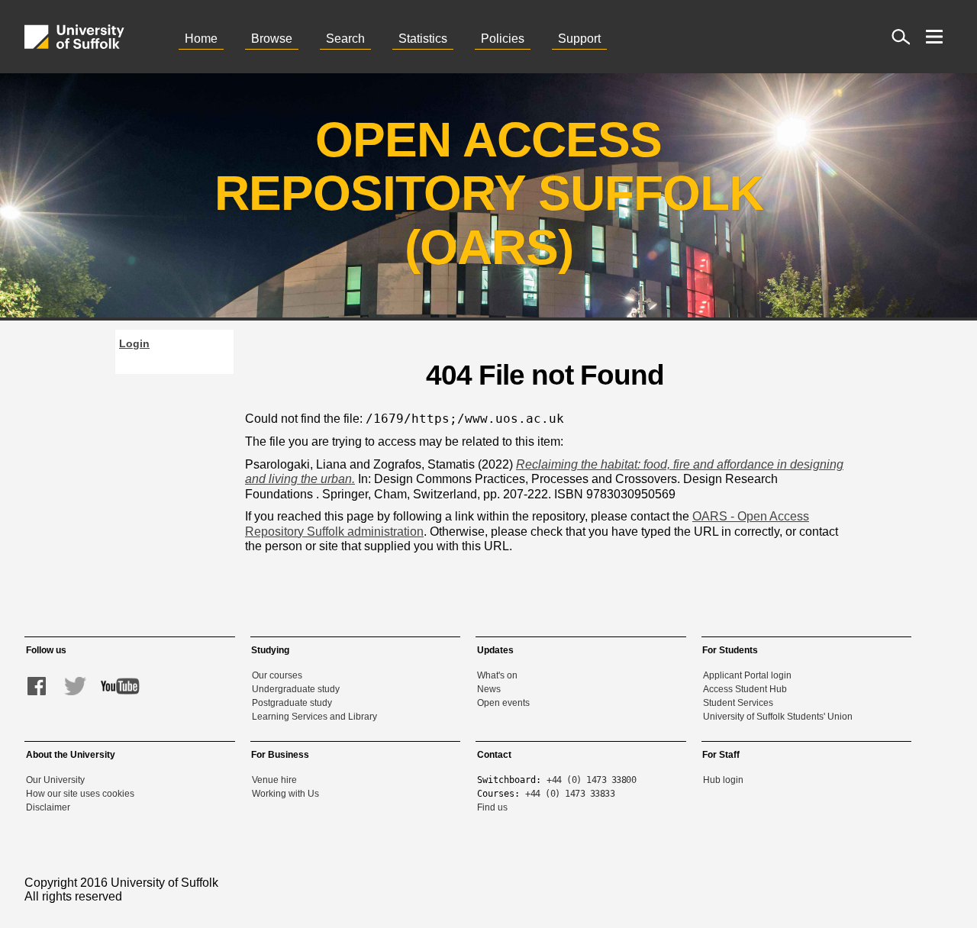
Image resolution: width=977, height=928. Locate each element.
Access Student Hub (745, 689)
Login (134, 343)
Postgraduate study (292, 703)
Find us (492, 807)
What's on (497, 675)
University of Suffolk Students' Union (778, 716)
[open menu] (934, 36)
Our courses (277, 675)
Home (201, 38)
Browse (271, 38)
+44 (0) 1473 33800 (591, 780)
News (489, 689)
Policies (502, 38)
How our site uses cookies (80, 793)
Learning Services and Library (314, 716)
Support (579, 38)
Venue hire (274, 780)
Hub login (723, 780)
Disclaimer (48, 807)
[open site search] (900, 36)
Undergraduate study (296, 689)
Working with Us (285, 793)
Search (345, 38)
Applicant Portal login (747, 675)
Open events (503, 703)
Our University (55, 780)
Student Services (738, 703)
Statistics (422, 38)
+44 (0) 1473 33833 (569, 793)
